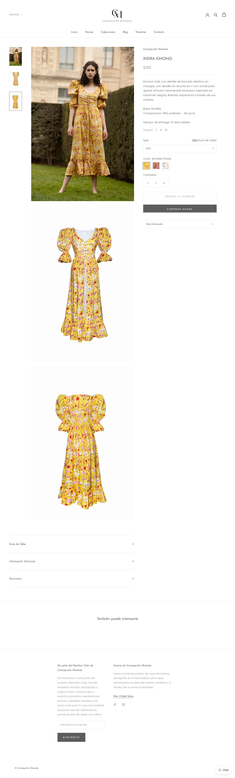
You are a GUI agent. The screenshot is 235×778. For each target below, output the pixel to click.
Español (14, 14)
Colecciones (108, 32)
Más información (154, 224)
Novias (89, 32)
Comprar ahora (180, 209)
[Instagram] (123, 704)
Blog (125, 32)
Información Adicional (22, 561)
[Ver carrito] (224, 14)
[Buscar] (216, 15)
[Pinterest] (166, 130)
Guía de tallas (207, 140)
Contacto (159, 32)
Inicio (74, 32)
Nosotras (141, 32)
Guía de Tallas (17, 544)
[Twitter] (161, 130)
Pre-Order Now (123, 696)
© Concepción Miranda (26, 768)
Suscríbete (71, 737)
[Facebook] (156, 130)
